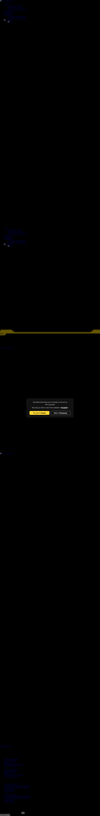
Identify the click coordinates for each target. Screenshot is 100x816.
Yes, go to (39, 413)
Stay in (60, 413)
